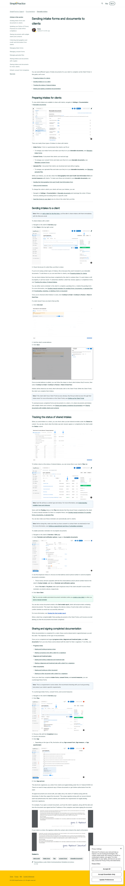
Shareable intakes (42, 11)
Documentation (30, 11)
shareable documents (76, 858)
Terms (11, 876)
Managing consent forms (17, 51)
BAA (21, 876)
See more (12, 74)
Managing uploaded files (17, 55)
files (54, 858)
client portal (36, 858)
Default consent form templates (19, 70)
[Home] (17, 3)
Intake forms (46, 858)
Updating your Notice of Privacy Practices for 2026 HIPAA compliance (19, 29)
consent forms (63, 858)
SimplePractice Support (17, 11)
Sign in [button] (112, 3)
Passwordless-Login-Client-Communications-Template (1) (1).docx (54, 862)
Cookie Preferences (28, 876)
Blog (106, 3)
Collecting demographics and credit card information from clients (18, 42)
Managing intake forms (16, 48)
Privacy (16, 876)
